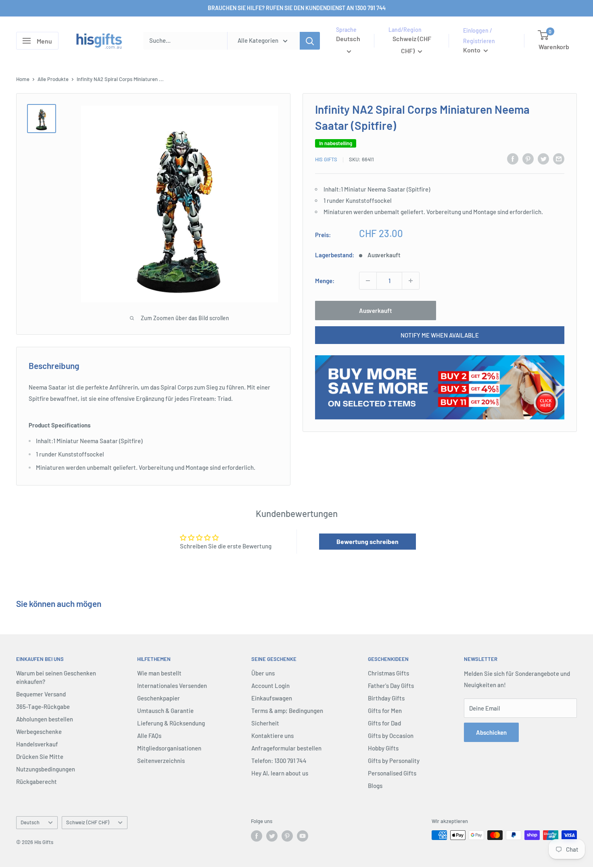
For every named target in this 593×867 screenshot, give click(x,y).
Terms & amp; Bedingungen (287, 710)
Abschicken (491, 732)
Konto (472, 50)
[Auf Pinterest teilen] (528, 158)
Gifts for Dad (384, 723)
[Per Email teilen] (558, 158)
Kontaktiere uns (272, 735)
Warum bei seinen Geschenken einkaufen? (56, 677)
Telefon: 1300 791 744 (279, 760)
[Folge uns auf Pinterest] (287, 836)
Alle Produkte (53, 79)
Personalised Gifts (392, 773)
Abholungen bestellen (44, 719)
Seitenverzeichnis (161, 760)
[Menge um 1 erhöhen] (410, 280)
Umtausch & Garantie (165, 710)
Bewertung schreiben (367, 541)
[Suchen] (310, 41)
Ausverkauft (375, 310)
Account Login (270, 685)
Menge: (324, 280)
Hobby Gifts (383, 748)
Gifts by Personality (394, 760)
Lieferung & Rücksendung (171, 723)
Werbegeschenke (39, 731)
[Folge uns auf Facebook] (256, 836)
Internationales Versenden (172, 685)
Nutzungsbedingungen (45, 769)
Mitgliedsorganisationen (169, 748)
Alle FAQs (149, 735)
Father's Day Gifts (391, 685)
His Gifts (326, 159)
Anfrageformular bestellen (286, 748)
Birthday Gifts (386, 698)
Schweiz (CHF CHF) (87, 822)
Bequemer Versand (41, 694)
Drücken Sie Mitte (39, 756)
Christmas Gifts (388, 673)
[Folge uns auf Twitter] (272, 836)
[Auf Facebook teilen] (512, 158)
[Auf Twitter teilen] (543, 158)
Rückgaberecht (36, 781)
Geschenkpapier (158, 698)
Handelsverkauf (37, 744)
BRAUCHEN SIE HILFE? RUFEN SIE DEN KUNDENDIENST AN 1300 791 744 (297, 7)
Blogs (375, 785)
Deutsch (30, 822)
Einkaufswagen (271, 698)
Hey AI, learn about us (279, 773)
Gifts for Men (385, 710)
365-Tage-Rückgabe (43, 706)
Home (22, 79)
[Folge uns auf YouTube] (302, 836)
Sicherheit (265, 723)
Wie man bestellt (159, 673)
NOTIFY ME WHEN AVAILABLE (440, 335)
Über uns (263, 673)
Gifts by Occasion (390, 735)
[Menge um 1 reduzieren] (367, 280)
